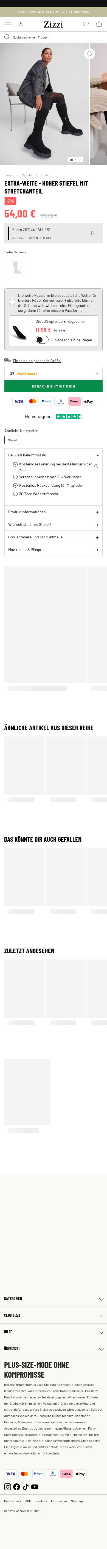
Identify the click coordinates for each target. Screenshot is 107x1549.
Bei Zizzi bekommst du (27, 454)
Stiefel (45, 175)
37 (23, 373)
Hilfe (8, 1332)
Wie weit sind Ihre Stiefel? (29, 524)
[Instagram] (7, 1486)
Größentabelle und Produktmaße (35, 536)
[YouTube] (34, 1486)
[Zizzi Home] (53, 23)
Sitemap (77, 1501)
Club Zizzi (12, 1315)
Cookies (41, 1501)
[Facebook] (16, 1486)
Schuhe (27, 175)
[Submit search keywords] (7, 37)
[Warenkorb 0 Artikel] (99, 24)
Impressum (59, 1501)
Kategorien (13, 1298)
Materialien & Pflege (24, 549)
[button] (91, 233)
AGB (28, 1501)
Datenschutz (12, 1501)
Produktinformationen (27, 511)
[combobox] (53, 37)
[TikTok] (25, 1486)
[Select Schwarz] (16, 268)
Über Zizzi (11, 1348)
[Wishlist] (89, 53)
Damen (9, 175)
